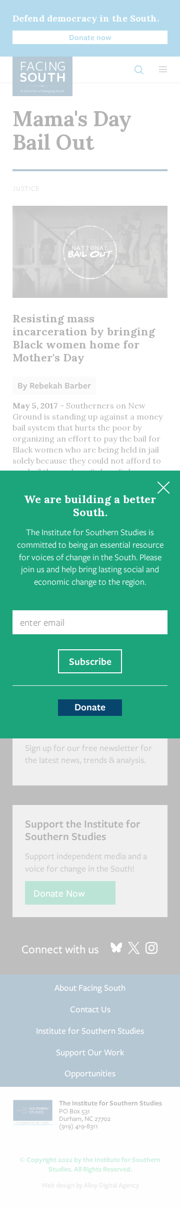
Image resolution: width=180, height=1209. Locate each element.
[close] (163, 487)
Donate (90, 706)
